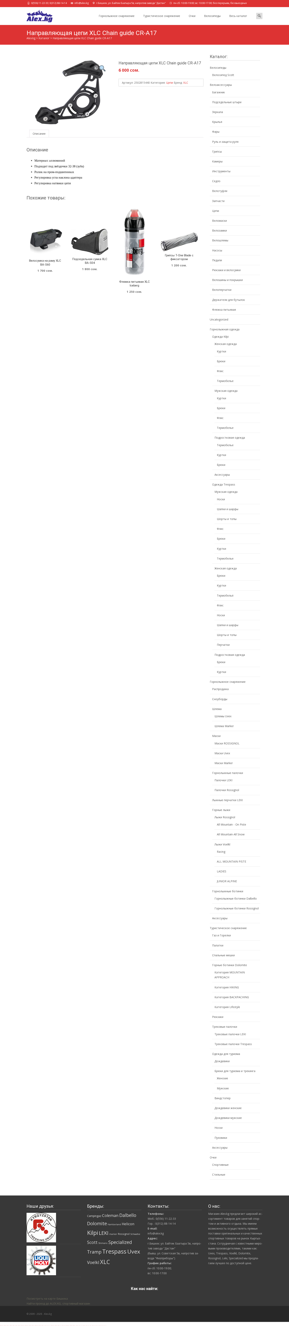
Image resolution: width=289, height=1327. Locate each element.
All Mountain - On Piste (231, 824)
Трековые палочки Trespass (233, 1044)
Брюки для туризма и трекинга (234, 1071)
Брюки (221, 361)
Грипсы (217, 151)
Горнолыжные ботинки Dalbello (235, 898)
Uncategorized (219, 319)
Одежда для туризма (226, 1054)
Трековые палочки (224, 1027)
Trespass (114, 1251)
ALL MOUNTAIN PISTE (231, 861)
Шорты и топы (227, 519)
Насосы (217, 250)
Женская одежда (225, 344)
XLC (185, 82)
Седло (216, 181)
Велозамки (219, 230)
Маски (216, 736)
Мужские (223, 1088)
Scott (92, 1242)
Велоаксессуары (221, 85)
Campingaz (94, 1216)
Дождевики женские (228, 1108)
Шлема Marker (224, 726)
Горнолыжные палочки (227, 773)
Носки (221, 499)
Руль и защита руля (225, 142)
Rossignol (124, 1234)
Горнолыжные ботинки (227, 891)
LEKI (104, 1233)
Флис (220, 371)
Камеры (217, 161)
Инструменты (221, 171)
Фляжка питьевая (224, 309)
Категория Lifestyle (227, 1007)
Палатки (217, 945)
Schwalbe (135, 1234)
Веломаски (219, 220)
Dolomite (97, 1223)
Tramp (94, 1252)
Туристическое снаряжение (161, 16)
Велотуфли (219, 191)
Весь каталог (238, 16)
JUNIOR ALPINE (227, 881)
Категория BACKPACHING (231, 997)
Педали (217, 260)
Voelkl (93, 1262)
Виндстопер (222, 1098)
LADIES (221, 871)
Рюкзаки (217, 1017)
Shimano (103, 1243)
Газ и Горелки (221, 935)
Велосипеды (212, 16)
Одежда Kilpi (220, 336)
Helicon (128, 1223)
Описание (39, 133)
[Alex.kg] (36, 15)
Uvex (133, 1251)
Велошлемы (220, 240)
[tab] (39, 133)
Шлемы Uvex (222, 716)
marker (113, 1234)
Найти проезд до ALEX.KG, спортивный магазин (58, 1303)
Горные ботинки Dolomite (229, 965)
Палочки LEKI (223, 780)
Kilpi (92, 1233)
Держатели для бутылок (228, 300)
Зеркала (217, 112)
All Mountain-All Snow (231, 834)
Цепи (169, 82)
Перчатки (223, 645)
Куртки (221, 351)
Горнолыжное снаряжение (116, 16)
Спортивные (220, 1165)
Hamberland (114, 1224)
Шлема (217, 709)
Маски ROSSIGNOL (226, 743)
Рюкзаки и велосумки (226, 270)
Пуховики (220, 1138)
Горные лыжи (221, 810)
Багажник (218, 92)
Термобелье (225, 381)
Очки (192, 16)
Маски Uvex (222, 753)
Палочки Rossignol (226, 790)
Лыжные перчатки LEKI (227, 800)
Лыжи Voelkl (222, 844)
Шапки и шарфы (227, 509)
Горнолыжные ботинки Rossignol (236, 908)
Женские (222, 1078)
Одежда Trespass (223, 484)
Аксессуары (222, 474)
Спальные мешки (223, 955)
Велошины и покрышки (227, 280)
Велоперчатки (221, 290)
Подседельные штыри (226, 102)
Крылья (217, 122)
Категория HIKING (226, 987)
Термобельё (225, 595)
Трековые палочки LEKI (230, 1034)
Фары (215, 131)
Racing (221, 851)
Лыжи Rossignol (224, 817)
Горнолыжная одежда (224, 329)
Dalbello (127, 1215)
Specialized (120, 1242)
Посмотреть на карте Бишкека (47, 1298)
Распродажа (220, 689)
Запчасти (218, 201)
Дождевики (222, 1061)
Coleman (110, 1215)
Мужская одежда (225, 391)
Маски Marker (223, 763)
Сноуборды (219, 699)
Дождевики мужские (228, 1118)
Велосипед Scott (223, 75)
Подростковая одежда (229, 437)
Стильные (218, 1174)
